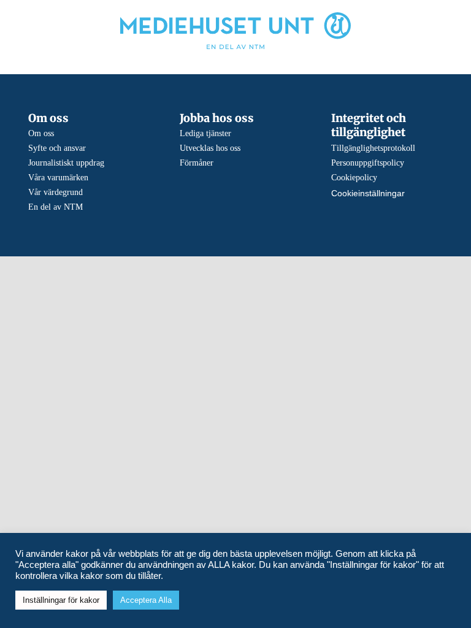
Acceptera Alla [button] (146, 600)
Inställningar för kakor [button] (61, 600)
